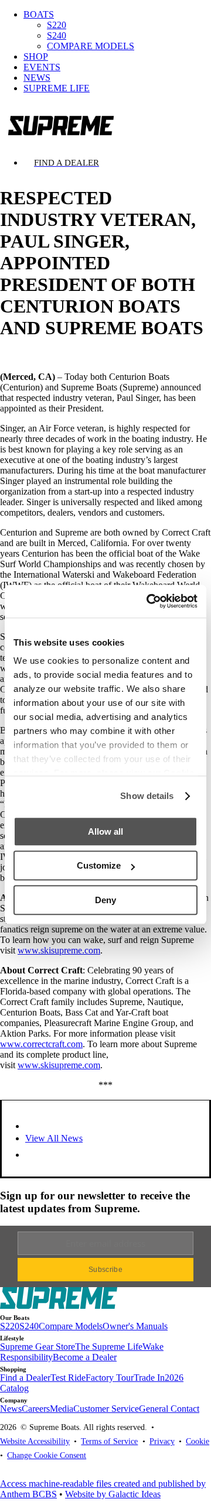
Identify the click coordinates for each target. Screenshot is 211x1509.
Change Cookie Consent (46, 1455)
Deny (105, 900)
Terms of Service (109, 1441)
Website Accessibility (35, 1441)
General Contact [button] (169, 1409)
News (36, 78)
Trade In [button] (149, 1378)
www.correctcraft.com (41, 1044)
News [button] (11, 1409)
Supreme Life (56, 88)
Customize (99, 865)
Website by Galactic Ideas (113, 1494)
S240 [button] (29, 1326)
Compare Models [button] (71, 1326)
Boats (38, 14)
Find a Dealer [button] (25, 1378)
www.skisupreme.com (59, 950)
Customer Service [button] (106, 1409)
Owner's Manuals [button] (135, 1326)
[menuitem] (117, 30)
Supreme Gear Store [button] (37, 1347)
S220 (56, 25)
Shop (35, 56)
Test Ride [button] (68, 1378)
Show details (146, 796)
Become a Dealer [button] (85, 1357)
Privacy (162, 1441)
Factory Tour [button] (110, 1378)
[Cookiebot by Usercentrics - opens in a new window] (149, 601)
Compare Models (90, 46)
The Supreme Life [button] (108, 1347)
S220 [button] (9, 1326)
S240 (56, 35)
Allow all (105, 831)
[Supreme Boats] (105, 122)
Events (41, 67)
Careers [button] (36, 1409)
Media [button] (61, 1409)
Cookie (197, 1441)
